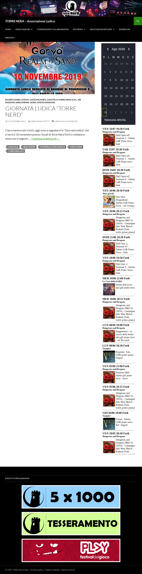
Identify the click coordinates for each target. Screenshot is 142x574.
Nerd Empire (22, 102)
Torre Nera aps (16, 151)
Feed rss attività (52, 569)
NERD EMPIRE (29, 147)
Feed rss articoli (68, 569)
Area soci (10, 37)
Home (8, 29)
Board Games (13, 99)
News (33, 102)
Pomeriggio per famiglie (52, 147)
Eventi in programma (17, 478)
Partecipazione (46, 102)
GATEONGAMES (38, 99)
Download (124, 29)
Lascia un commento (66, 121)
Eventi (25, 99)
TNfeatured (76, 147)
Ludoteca (13, 147)
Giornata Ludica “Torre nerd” (41, 111)
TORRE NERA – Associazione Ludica (30, 21)
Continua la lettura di (45, 138)
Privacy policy (37, 569)
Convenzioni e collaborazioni (52, 29)
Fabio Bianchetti (39, 121)
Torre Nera (24, 569)
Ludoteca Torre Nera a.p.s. (62, 99)
